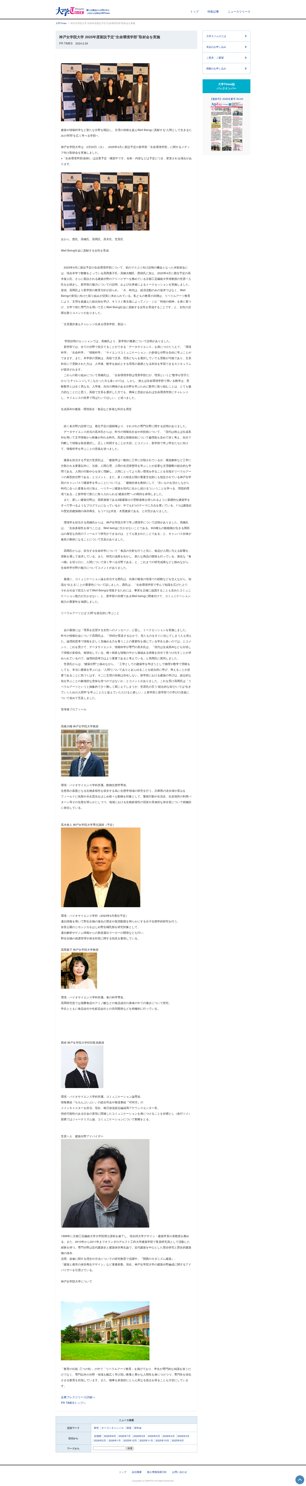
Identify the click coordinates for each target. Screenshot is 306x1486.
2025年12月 (130, 1440)
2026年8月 (110, 1436)
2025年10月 (162, 1440)
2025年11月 (146, 1440)
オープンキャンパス (112, 1428)
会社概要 (137, 1472)
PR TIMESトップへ (73, 1403)
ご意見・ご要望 (215, 57)
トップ (194, 11)
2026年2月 (100, 1440)
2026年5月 (154, 1436)
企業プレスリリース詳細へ (78, 1397)
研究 (96, 1428)
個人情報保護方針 (157, 1472)
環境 (128, 1428)
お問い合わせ (179, 1472)
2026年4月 (169, 1436)
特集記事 (213, 11)
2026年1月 (115, 1440)
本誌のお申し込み (216, 47)
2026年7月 (125, 1436)
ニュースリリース (239, 11)
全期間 (97, 1436)
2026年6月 (139, 1436)
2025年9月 (178, 1440)
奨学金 (137, 1428)
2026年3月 (183, 1436)
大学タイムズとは (216, 36)
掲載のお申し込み (216, 68)
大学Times (61, 23)
